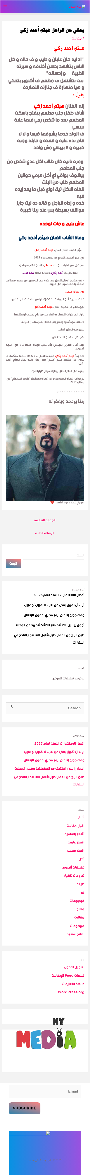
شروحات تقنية (74, 876)
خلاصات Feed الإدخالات (68, 975)
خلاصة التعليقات (73, 984)
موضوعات (77, 926)
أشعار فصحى (75, 851)
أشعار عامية (76, 842)
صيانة (80, 884)
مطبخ (80, 909)
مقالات (77, 38)
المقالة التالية (44, 534)
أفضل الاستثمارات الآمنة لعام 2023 (59, 595)
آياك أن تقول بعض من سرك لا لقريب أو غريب (54, 605)
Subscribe (24, 1108)
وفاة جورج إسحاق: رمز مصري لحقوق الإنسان (54, 615)
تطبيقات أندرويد (73, 867)
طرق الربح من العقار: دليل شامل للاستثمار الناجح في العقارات (49, 639)
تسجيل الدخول (74, 967)
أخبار (81, 817)
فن (82, 892)
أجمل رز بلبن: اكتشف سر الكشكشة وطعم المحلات (49, 625)
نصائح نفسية (75, 934)
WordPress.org (71, 992)
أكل (81, 859)
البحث (80, 555)
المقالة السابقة (44, 521)
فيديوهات (77, 901)
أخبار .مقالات (75, 826)
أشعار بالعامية (74, 834)
